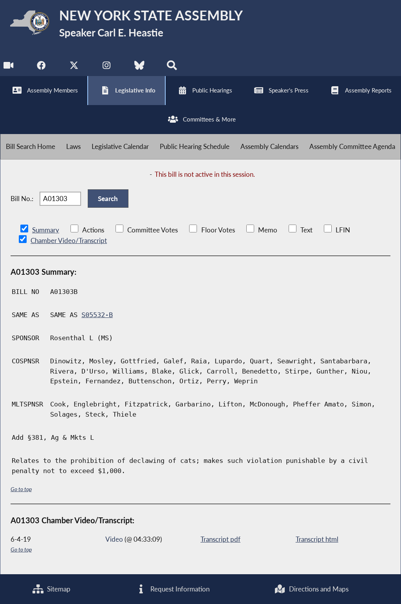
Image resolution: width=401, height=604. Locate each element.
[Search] (172, 67)
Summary (45, 230)
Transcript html (317, 539)
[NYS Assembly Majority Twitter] (74, 67)
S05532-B (97, 315)
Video (114, 539)
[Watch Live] (9, 67)
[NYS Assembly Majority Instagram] (107, 67)
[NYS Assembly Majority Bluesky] (139, 67)
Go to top (21, 489)
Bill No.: (22, 198)
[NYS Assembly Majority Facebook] (41, 67)
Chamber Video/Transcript (69, 240)
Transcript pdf (220, 539)
